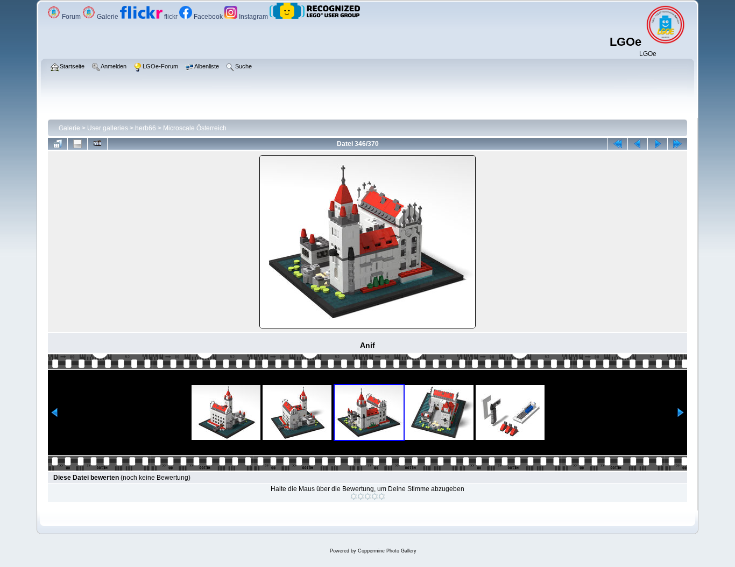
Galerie (107, 16)
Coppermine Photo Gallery (387, 551)
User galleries (107, 128)
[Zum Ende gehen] (677, 144)
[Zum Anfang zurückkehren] (617, 144)
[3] (367, 496)
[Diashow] (97, 144)
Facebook (208, 16)
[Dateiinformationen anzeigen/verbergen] (77, 144)
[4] (374, 496)
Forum (71, 16)
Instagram (253, 16)
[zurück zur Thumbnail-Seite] (57, 144)
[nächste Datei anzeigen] (657, 144)
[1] (353, 496)
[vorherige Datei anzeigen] (637, 144)
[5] (381, 496)
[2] (360, 496)
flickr (170, 16)
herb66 (145, 128)
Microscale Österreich (195, 128)
